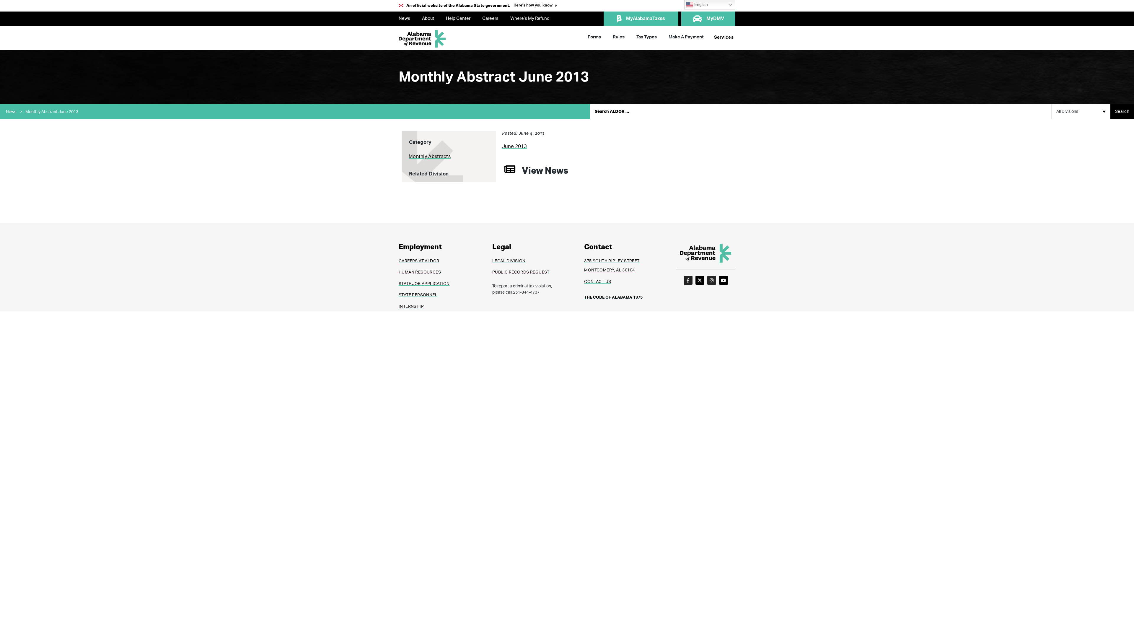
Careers (490, 18)
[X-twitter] (699, 280)
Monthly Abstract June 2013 (51, 112)
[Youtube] (723, 280)
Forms (594, 37)
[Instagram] (711, 280)
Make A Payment (686, 37)
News (404, 18)
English (700, 4)
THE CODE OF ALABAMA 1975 (613, 297)
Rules (619, 37)
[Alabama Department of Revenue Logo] (422, 39)
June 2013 (514, 146)
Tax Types (646, 37)
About (428, 18)
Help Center (458, 18)
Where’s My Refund (530, 18)
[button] (535, 6)
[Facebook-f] (688, 280)
